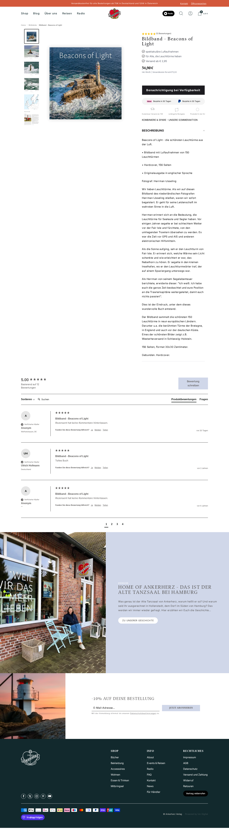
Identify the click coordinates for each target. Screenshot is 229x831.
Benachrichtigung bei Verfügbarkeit (173, 90)
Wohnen (115, 774)
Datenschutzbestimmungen (143, 713)
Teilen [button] (105, 430)
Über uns (51, 13)
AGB (185, 763)
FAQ (149, 774)
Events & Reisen (156, 763)
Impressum (189, 757)
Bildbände (33, 25)
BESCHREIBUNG (153, 130)
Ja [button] (92, 430)
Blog (36, 13)
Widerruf (188, 780)
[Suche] (181, 14)
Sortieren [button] (27, 399)
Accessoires (118, 769)
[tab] (183, 400)
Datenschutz (190, 769)
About (150, 757)
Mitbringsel (117, 786)
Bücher (115, 757)
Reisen (67, 13)
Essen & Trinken (120, 780)
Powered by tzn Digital (196, 814)
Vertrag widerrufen (195, 793)
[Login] (190, 14)
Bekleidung (117, 763)
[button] (156, 34)
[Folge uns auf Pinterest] (43, 796)
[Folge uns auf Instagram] (36, 796)
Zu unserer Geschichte (138, 620)
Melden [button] (98, 430)
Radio (81, 13)
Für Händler (153, 792)
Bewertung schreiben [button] (193, 383)
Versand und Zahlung (195, 774)
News (150, 786)
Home (23, 25)
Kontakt (184, 3)
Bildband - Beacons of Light (50, 25)
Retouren (188, 786)
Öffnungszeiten (198, 3)
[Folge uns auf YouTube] (49, 796)
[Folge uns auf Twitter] (30, 796)
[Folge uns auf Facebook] (23, 796)
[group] (37, 380)
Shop (24, 13)
